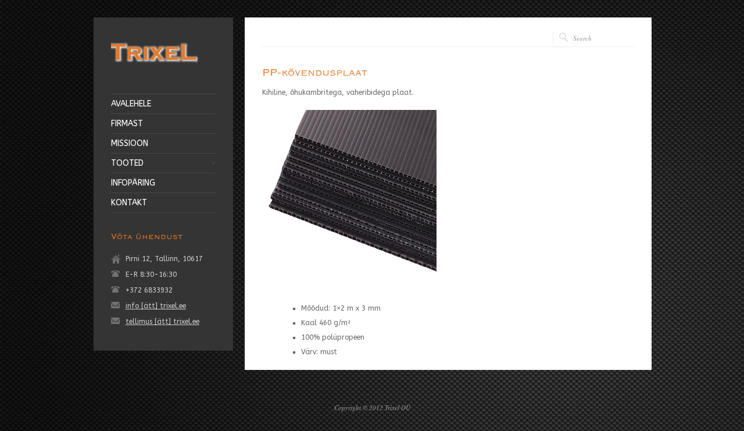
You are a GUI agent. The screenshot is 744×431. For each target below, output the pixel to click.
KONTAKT (129, 203)
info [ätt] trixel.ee (156, 306)
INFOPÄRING (133, 183)
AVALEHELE (131, 104)
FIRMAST (127, 124)
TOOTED (127, 163)
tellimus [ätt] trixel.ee (162, 322)
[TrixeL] (154, 64)
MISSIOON (129, 144)
